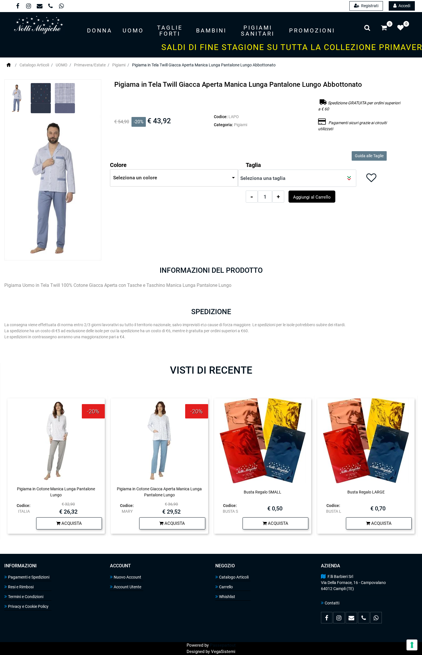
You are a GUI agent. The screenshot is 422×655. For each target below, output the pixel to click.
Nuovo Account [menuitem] (127, 577)
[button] (53, 187)
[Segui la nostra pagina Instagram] (28, 6)
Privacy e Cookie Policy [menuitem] (28, 606)
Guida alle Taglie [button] (369, 155)
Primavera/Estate (90, 65)
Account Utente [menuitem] (127, 587)
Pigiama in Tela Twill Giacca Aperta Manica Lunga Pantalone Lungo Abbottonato (204, 65)
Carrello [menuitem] (226, 587)
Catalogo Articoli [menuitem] (234, 577)
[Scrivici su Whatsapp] (61, 6)
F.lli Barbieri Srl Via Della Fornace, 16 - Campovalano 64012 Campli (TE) (353, 582)
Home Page (8, 65)
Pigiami (118, 65)
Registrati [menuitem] (369, 5)
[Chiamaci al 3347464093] (50, 6)
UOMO (61, 65)
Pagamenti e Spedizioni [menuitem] (28, 577)
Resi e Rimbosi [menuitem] (21, 587)
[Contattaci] (39, 6)
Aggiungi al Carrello (312, 197)
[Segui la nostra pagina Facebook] (17, 6)
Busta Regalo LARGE (366, 492)
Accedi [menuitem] (404, 5)
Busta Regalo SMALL (262, 492)
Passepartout (223, 645)
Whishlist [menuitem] (227, 596)
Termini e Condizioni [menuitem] (25, 596)
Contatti (332, 603)
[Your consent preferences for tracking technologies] (411, 644)
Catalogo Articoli (34, 65)
